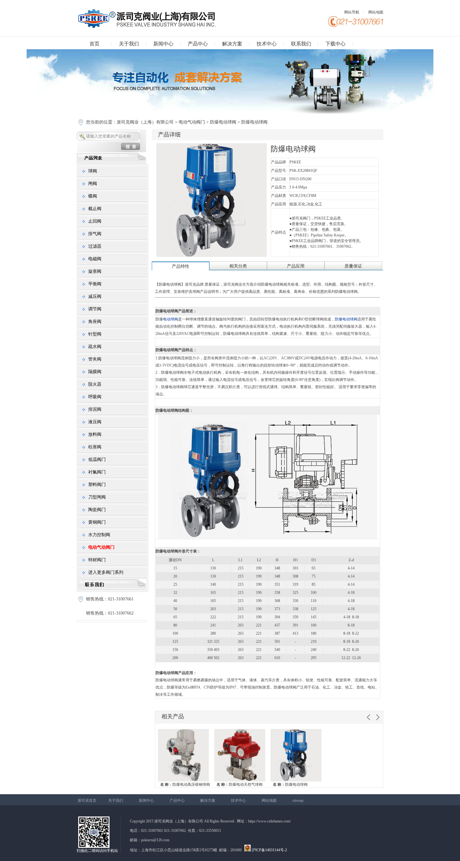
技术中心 (267, 43)
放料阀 (94, 434)
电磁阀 (94, 258)
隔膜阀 (94, 371)
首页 (94, 43)
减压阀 (94, 296)
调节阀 (94, 309)
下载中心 (335, 43)
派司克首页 (87, 800)
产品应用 (295, 266)
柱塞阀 (94, 447)
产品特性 (180, 266)
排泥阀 (94, 409)
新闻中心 (163, 43)
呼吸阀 (94, 396)
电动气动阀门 (192, 122)
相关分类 (238, 266)
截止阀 (94, 208)
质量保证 (353, 266)
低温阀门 (97, 459)
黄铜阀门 (97, 522)
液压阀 (94, 422)
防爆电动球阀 (223, 122)
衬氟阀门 (97, 472)
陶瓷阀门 (97, 509)
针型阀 (94, 334)
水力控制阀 (99, 534)
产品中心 (198, 43)
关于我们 (129, 43)
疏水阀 (94, 346)
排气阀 (94, 233)
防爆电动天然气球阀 (240, 784)
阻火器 (94, 384)
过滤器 (94, 246)
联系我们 (301, 43)
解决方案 (232, 43)
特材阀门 (97, 559)
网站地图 (375, 12)
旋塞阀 (94, 271)
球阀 (92, 171)
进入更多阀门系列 (105, 572)
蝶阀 (92, 196)
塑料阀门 (97, 484)
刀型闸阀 (97, 497)
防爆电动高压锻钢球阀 (185, 784)
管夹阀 (94, 359)
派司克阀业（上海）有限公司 (146, 122)
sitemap (298, 800)
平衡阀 (94, 284)
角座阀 (94, 321)
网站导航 (351, 12)
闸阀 (92, 183)
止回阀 (94, 221)
